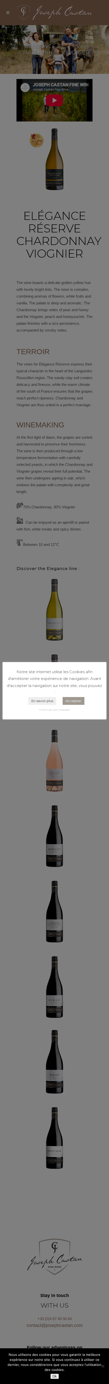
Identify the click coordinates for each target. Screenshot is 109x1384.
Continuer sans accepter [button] (54, 709)
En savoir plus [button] (42, 701)
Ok (54, 1376)
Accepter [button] (73, 701)
